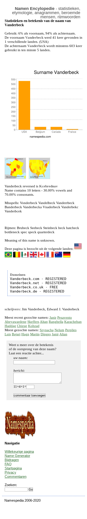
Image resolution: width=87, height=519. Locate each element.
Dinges (46, 334)
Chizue (22, 326)
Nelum (59, 330)
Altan (44, 322)
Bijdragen (12, 460)
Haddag (10, 326)
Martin (35, 334)
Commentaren (15, 476)
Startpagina (13, 468)
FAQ (8, 464)
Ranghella (56, 322)
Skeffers (33, 322)
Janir (52, 317)
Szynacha (47, 330)
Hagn (25, 334)
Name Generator (17, 456)
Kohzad (33, 326)
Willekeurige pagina (19, 451)
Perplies (71, 330)
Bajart (16, 334)
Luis (8, 334)
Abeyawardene (15, 322)
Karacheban (73, 322)
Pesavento (64, 317)
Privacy (10, 472)
